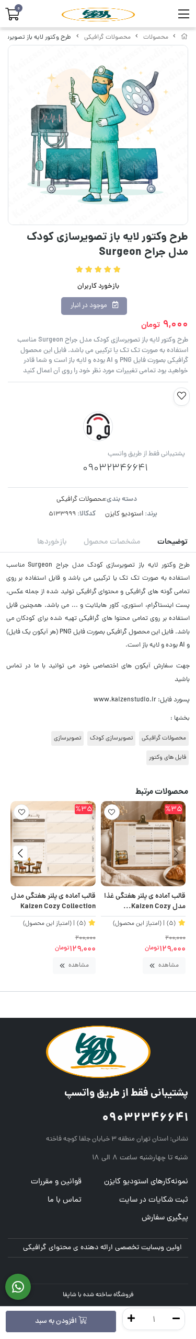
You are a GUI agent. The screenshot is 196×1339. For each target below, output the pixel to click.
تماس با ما (65, 1200)
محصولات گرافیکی (107, 37)
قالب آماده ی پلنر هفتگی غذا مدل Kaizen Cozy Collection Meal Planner (145, 902)
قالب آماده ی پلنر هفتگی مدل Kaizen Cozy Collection (53, 902)
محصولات (155, 37)
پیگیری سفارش (165, 1218)
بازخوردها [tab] (52, 542)
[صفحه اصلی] (184, 37)
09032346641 (145, 1118)
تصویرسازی (67, 738)
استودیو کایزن (124, 514)
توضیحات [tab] (172, 542)
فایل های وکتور (167, 757)
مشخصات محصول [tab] (112, 542)
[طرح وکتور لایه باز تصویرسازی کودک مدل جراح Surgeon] (98, 1052)
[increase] (131, 1319)
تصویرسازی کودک (111, 738)
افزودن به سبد (56, 1321)
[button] (176, 853)
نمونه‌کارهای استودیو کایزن (146, 1182)
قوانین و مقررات (56, 1182)
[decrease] (176, 1319)
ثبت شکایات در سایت (153, 1200)
